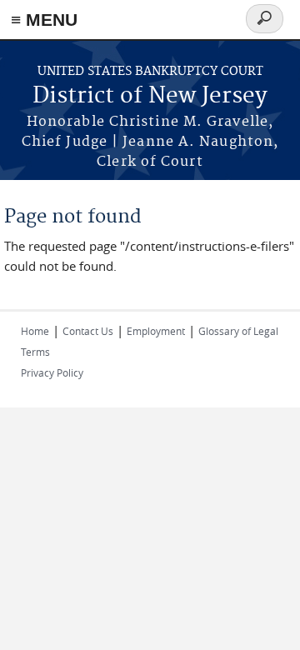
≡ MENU (44, 19)
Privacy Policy (52, 372)
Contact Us (87, 331)
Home (35, 331)
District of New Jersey (150, 96)
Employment (156, 331)
